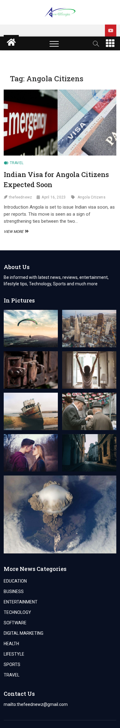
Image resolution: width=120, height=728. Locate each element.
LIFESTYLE (14, 654)
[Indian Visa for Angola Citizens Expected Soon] (60, 123)
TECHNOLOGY (17, 612)
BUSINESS (14, 591)
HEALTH (11, 643)
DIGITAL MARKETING (23, 633)
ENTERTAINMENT (21, 601)
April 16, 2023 (54, 197)
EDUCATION (15, 581)
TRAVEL (16, 163)
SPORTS (12, 664)
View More (15, 232)
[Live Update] (110, 31)
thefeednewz (20, 197)
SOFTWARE (15, 622)
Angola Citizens (92, 197)
